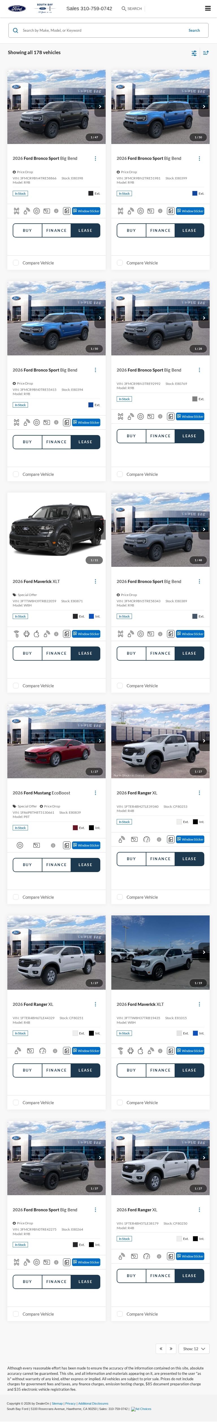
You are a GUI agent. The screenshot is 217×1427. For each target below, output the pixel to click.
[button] (100, 107)
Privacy (70, 1403)
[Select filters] (194, 52)
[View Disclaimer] (57, 211)
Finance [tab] (56, 230)
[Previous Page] (161, 1349)
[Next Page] (171, 1349)
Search (194, 30)
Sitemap (57, 1403)
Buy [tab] (27, 230)
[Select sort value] (204, 53)
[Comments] (67, 211)
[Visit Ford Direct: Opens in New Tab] (142, 1409)
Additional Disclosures (93, 1403)
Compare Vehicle (38, 262)
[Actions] (95, 158)
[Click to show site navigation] (208, 8)
